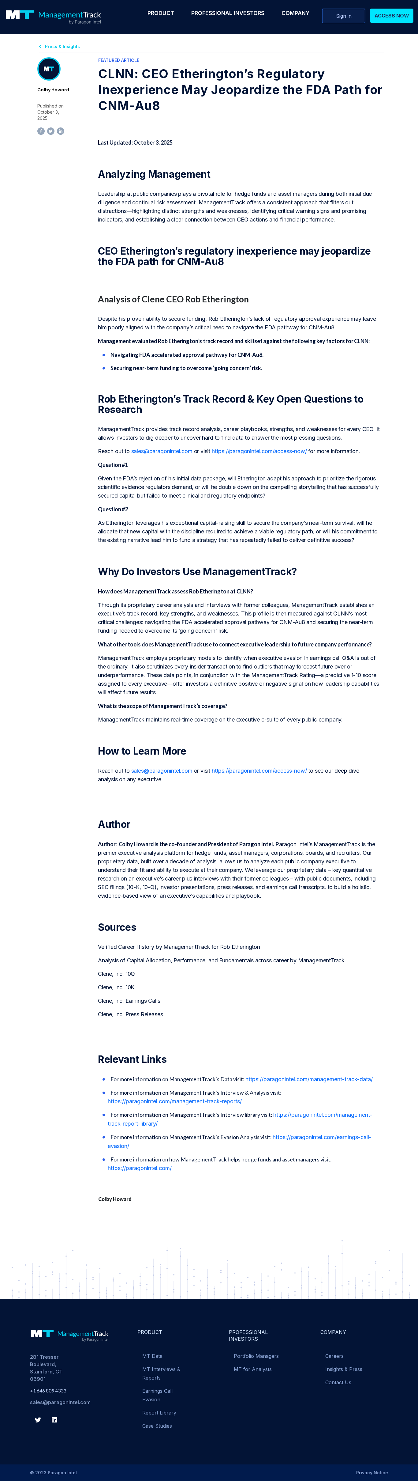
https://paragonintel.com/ (140, 1168)
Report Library (159, 1413)
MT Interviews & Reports (161, 1373)
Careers (334, 1356)
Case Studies (157, 1426)
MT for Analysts (253, 1369)
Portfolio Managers (256, 1356)
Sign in (344, 16)
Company (296, 13)
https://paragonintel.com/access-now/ (259, 451)
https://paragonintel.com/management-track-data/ (309, 1079)
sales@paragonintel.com (161, 451)
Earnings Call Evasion (157, 1395)
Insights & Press (343, 1369)
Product (160, 13)
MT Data (152, 1356)
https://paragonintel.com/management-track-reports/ (175, 1101)
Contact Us (338, 1382)
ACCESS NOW (392, 16)
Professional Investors (227, 13)
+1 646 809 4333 (48, 1390)
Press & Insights (62, 46)
